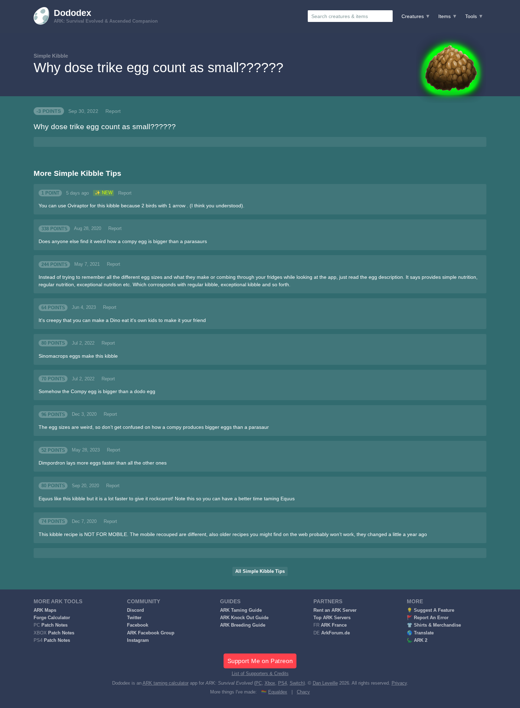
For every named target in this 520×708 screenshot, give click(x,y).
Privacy (399, 683)
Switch (297, 683)
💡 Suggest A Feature (430, 610)
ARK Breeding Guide (242, 625)
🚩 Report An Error (428, 617)
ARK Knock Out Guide (244, 617)
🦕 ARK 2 (417, 640)
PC (258, 683)
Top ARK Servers (332, 617)
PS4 (282, 683)
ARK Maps (45, 610)
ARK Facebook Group (150, 633)
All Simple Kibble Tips (260, 571)
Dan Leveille (325, 683)
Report (113, 111)
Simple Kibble (51, 56)
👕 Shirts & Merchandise (434, 625)
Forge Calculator (52, 617)
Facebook (137, 625)
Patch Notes (54, 625)
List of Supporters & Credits (260, 673)
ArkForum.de (335, 633)
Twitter (134, 617)
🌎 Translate (420, 633)
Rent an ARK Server (335, 610)
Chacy (303, 692)
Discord (135, 610)
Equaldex (277, 692)
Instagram (138, 640)
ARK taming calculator (166, 683)
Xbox (270, 683)
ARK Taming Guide (241, 610)
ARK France (334, 625)
